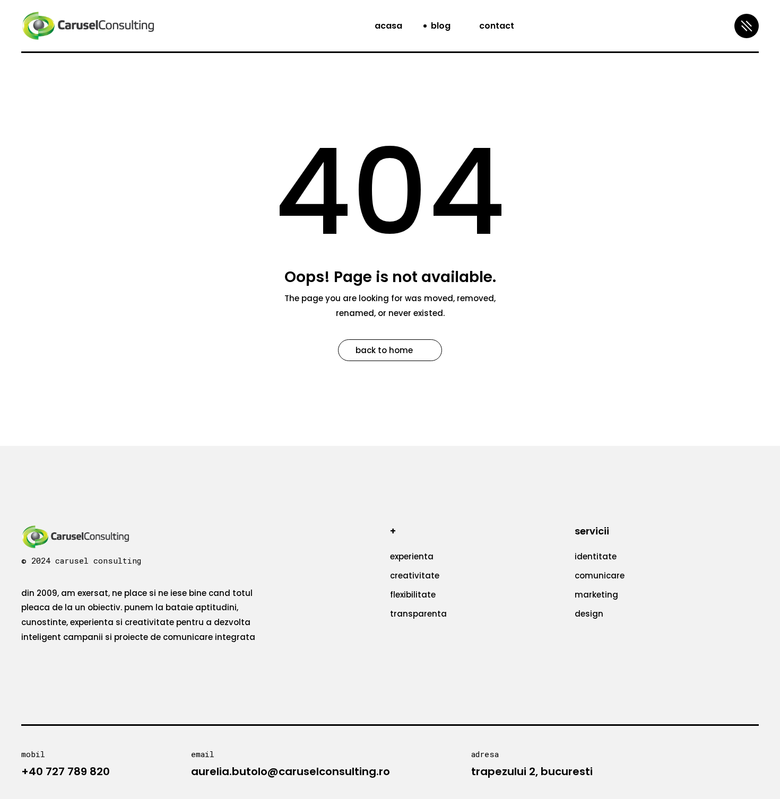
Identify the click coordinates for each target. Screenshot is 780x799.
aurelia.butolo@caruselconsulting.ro (290, 771)
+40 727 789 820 (65, 771)
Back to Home (384, 350)
